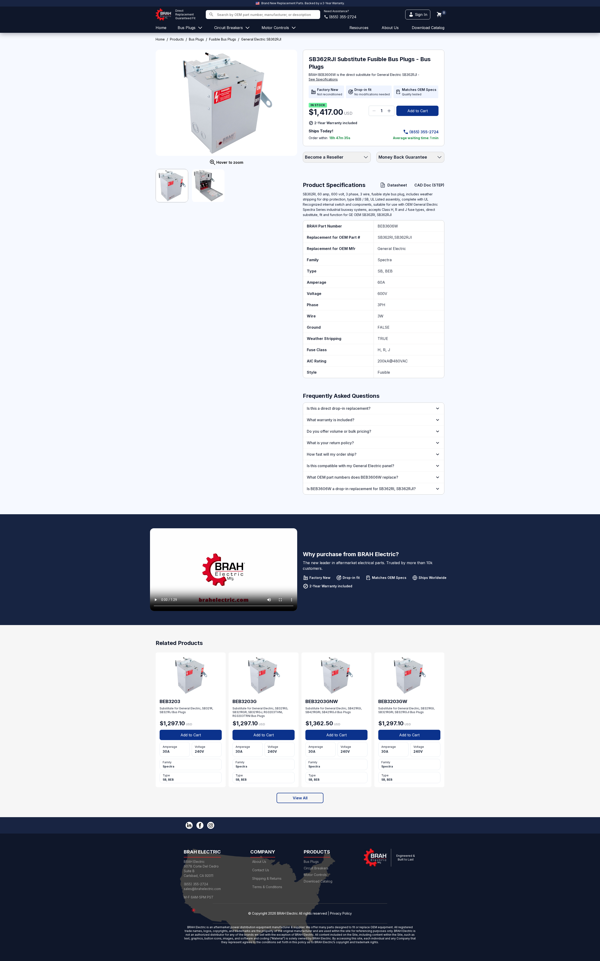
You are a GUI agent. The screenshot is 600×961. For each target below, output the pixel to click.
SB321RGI (427, 708)
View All (300, 798)
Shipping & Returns (266, 878)
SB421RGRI (312, 712)
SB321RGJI (402, 712)
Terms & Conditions (267, 887)
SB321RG (281, 708)
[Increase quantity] (389, 111)
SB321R (207, 708)
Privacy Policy (341, 913)
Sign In (421, 14)
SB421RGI (354, 708)
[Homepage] (164, 14)
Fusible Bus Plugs (222, 39)
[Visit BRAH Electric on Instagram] (210, 825)
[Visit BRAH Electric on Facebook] (199, 825)
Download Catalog (428, 27)
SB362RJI (403, 237)
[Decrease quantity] (374, 111)
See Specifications (323, 79)
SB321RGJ (255, 712)
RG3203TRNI (241, 716)
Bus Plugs (196, 39)
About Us (259, 862)
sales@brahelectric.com (202, 889)
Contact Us (260, 870)
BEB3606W (388, 226)
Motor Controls (315, 875)
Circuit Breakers (316, 868)
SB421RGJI (329, 712)
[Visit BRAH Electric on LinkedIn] (189, 825)
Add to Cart (417, 110)
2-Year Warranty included (335, 123)
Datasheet (397, 185)
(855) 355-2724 (342, 17)
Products (177, 39)
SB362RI (385, 237)
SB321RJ (166, 712)
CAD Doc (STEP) (429, 185)
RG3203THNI (273, 712)
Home (160, 39)
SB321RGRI (385, 712)
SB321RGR (239, 712)
